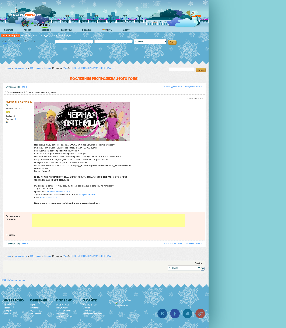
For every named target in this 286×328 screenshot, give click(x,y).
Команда (86, 308)
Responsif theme (125, 300)
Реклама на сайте (90, 305)
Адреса (27, 30)
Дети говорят (35, 314)
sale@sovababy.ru (87, 194)
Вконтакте (162, 313)
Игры (109, 30)
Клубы (32, 311)
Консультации (62, 308)
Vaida (65, 68)
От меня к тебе (62, 305)
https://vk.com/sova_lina (58, 191)
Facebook (175, 313)
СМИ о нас (87, 311)
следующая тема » (193, 87)
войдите (39, 41)
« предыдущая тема (173, 87)
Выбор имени (62, 314)
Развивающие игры (64, 317)
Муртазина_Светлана (19, 101)
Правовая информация (92, 314)
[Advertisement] (108, 220)
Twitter (187, 313)
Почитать (8, 30)
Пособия (86, 30)
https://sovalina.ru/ (48, 197)
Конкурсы (66, 30)
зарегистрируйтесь (11, 43)
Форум (126, 30)
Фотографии (35, 308)
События (46, 30)
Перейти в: (200, 263)
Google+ (200, 313)
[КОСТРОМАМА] (31, 16)
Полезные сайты (63, 311)
